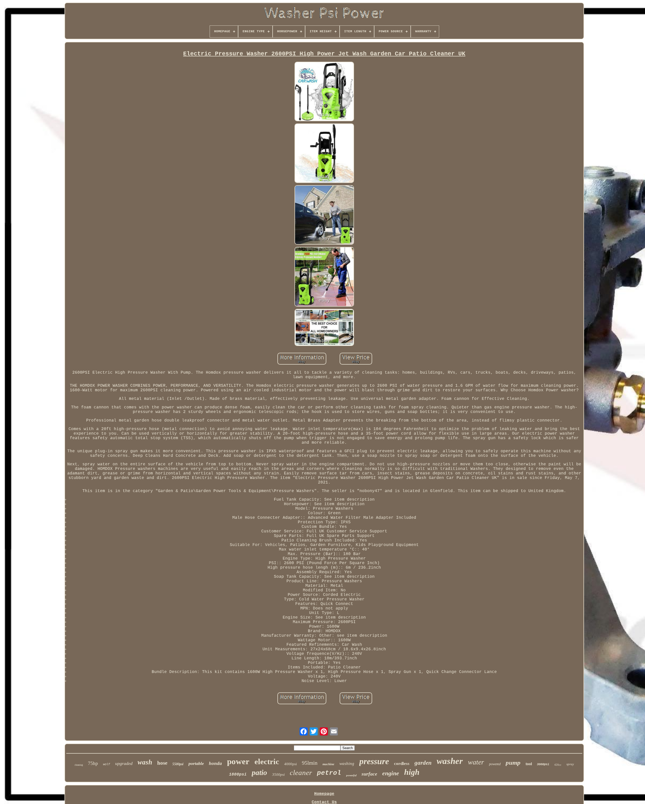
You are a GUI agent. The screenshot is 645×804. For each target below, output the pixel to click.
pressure (374, 761)
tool (529, 764)
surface (369, 774)
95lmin (309, 763)
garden (423, 763)
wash (145, 762)
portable (196, 763)
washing (346, 763)
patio (259, 772)
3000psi (543, 764)
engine (390, 773)
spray (570, 764)
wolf (106, 764)
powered (495, 764)
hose (162, 763)
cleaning (79, 764)
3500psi (278, 775)
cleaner (301, 772)
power (238, 761)
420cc (557, 764)
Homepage (324, 794)
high (412, 772)
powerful (351, 775)
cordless (401, 763)
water (476, 762)
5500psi (177, 764)
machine (328, 764)
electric (266, 761)
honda (215, 763)
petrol (329, 773)
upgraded (124, 763)
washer (450, 761)
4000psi (290, 764)
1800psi (238, 774)
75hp (93, 763)
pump (513, 762)
